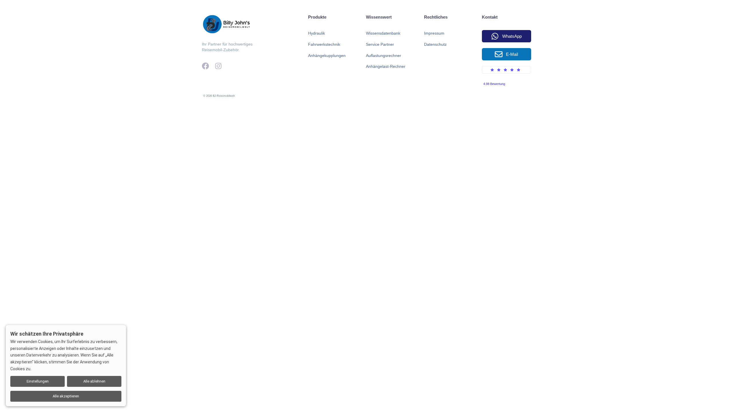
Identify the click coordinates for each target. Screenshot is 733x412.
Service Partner (380, 44)
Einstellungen (38, 381)
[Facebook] (205, 66)
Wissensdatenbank (383, 33)
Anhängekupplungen (327, 55)
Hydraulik (316, 33)
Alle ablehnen (94, 381)
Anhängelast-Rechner (385, 66)
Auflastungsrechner (383, 55)
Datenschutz (435, 44)
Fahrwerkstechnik (324, 44)
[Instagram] (218, 66)
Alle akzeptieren (66, 396)
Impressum (434, 33)
